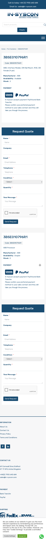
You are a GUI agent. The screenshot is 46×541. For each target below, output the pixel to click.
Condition (7, 178)
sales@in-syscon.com (27, 7)
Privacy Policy (5, 434)
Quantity (7, 188)
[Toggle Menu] (43, 38)
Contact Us (4, 430)
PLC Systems (11, 49)
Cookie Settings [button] (9, 536)
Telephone (8, 168)
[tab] (23, 88)
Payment (7, 88)
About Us (3, 427)
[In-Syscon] (23, 18)
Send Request (11, 222)
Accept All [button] (22, 536)
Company (7, 148)
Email (5, 158)
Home (3, 49)
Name (5, 138)
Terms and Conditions (8, 438)
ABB (18, 76)
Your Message (9, 197)
